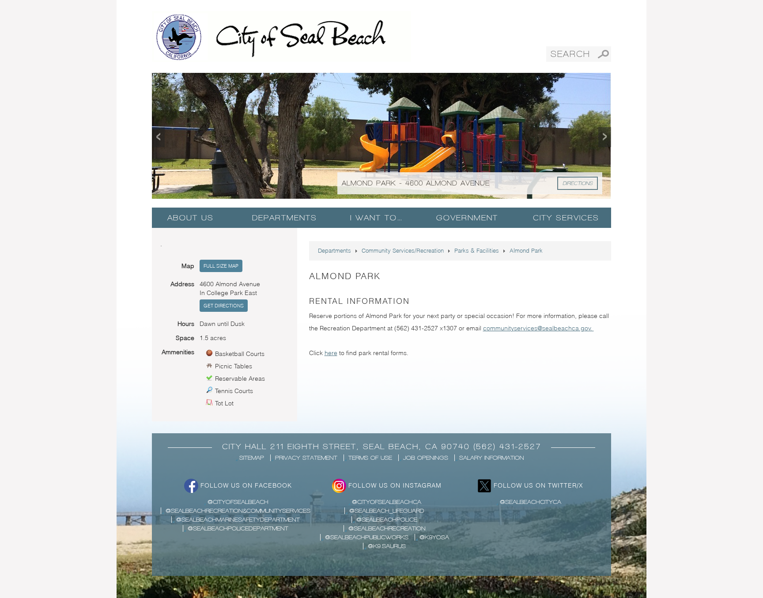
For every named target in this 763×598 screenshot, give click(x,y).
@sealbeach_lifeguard (386, 510)
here (331, 353)
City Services (566, 217)
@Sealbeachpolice (386, 519)
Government (467, 217)
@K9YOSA (434, 537)
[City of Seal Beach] (281, 36)
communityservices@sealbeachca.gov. (538, 328)
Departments (284, 217)
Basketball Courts (239, 354)
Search (603, 54)
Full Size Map (221, 266)
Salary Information (491, 457)
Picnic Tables (233, 366)
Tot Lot (224, 403)
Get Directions (224, 306)
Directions (578, 183)
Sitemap (251, 457)
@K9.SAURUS (387, 546)
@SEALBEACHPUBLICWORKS (366, 537)
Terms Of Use (370, 457)
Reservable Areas (240, 378)
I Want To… (376, 217)
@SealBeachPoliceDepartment (238, 528)
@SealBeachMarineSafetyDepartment (238, 519)
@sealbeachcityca (530, 502)
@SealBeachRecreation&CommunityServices (238, 510)
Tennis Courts (234, 391)
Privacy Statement (306, 457)
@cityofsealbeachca (386, 502)
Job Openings (425, 457)
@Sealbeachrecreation (387, 528)
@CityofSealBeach (238, 502)
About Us (190, 217)
